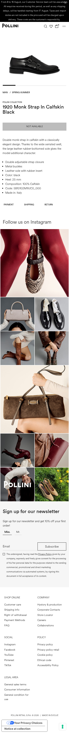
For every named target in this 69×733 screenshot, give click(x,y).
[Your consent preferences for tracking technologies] (62, 726)
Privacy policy (45, 644)
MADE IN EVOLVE (50, 715)
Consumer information (17, 689)
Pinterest (9, 660)
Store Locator (45, 615)
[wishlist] (51, 26)
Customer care (12, 604)
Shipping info (11, 610)
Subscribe (52, 546)
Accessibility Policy (48, 665)
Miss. (7, 532)
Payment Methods (14, 620)
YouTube (8, 655)
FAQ (6, 625)
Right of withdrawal (15, 615)
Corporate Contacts (48, 610)
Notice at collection (17, 728)
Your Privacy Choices (28, 723)
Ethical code (44, 660)
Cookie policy (45, 655)
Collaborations (45, 625)
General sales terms (15, 684)
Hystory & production (49, 604)
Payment (9, 205)
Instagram (10, 644)
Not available (34, 126)
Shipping (29, 205)
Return (49, 205)
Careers (41, 620)
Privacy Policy (45, 554)
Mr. (18, 532)
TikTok (7, 665)
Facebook (9, 650)
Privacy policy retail (48, 650)
